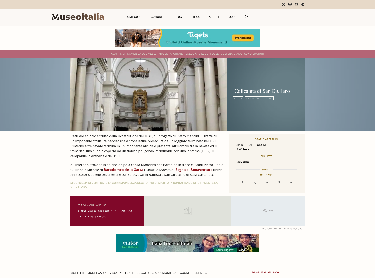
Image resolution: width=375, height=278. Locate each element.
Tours (231, 16)
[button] (246, 17)
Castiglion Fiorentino (259, 98)
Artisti (214, 16)
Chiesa (238, 98)
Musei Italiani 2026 (265, 272)
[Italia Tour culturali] (187, 243)
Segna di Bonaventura (193, 169)
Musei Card (97, 272)
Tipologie (177, 16)
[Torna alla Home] (78, 17)
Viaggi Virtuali (121, 272)
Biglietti (77, 272)
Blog (196, 16)
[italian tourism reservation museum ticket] (187, 38)
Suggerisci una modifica (156, 272)
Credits (200, 272)
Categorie (134, 16)
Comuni (156, 16)
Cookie (185, 272)
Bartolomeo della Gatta (123, 169)
